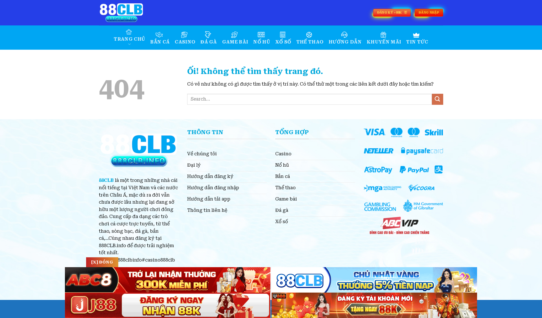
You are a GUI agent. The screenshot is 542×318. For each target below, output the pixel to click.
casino (185, 42)
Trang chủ (129, 39)
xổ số (283, 42)
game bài (235, 42)
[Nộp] (437, 99)
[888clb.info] (127, 12)
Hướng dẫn (345, 42)
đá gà (208, 42)
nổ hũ (261, 42)
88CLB (106, 180)
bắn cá (160, 42)
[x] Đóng (102, 262)
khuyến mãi (384, 42)
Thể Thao (310, 42)
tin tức (417, 42)
